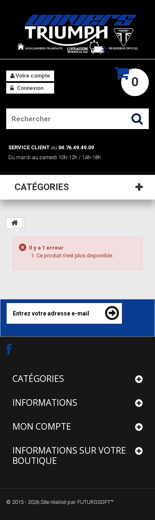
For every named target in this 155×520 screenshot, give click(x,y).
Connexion (29, 88)
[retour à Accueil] (14, 223)
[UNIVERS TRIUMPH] (77, 33)
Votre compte (32, 76)
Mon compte (41, 426)
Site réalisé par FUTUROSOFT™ (77, 502)
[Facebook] (16, 349)
